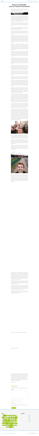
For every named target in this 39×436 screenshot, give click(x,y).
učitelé (8, 425)
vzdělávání (11, 425)
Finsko (11, 417)
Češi (15, 425)
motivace (16, 418)
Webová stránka (13, 403)
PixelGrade (14, 433)
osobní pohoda (12, 420)
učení (3, 425)
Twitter (35, 433)
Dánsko (3, 417)
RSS (37, 433)
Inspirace (29, 418)
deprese (11, 415)
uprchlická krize (16, 423)
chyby (7, 415)
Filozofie (29, 416)
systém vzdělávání (12, 423)
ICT (13, 417)
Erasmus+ (7, 417)
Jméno (12, 399)
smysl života (3, 423)
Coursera (9, 415)
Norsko (6, 420)
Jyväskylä (4, 418)
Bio (28, 433)
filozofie (9, 417)
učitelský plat (5, 425)
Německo (9, 420)
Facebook (33, 433)
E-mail (12, 401)
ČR (16, 425)
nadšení (3, 420)
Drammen (14, 415)
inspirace (16, 417)
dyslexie (15, 415)
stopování (7, 423)
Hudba (29, 417)
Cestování (15, 382)
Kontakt (30, 433)
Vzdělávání (29, 421)
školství (10, 427)
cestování (4, 415)
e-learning (5, 417)
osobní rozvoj (15, 420)
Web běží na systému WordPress (4, 433)
